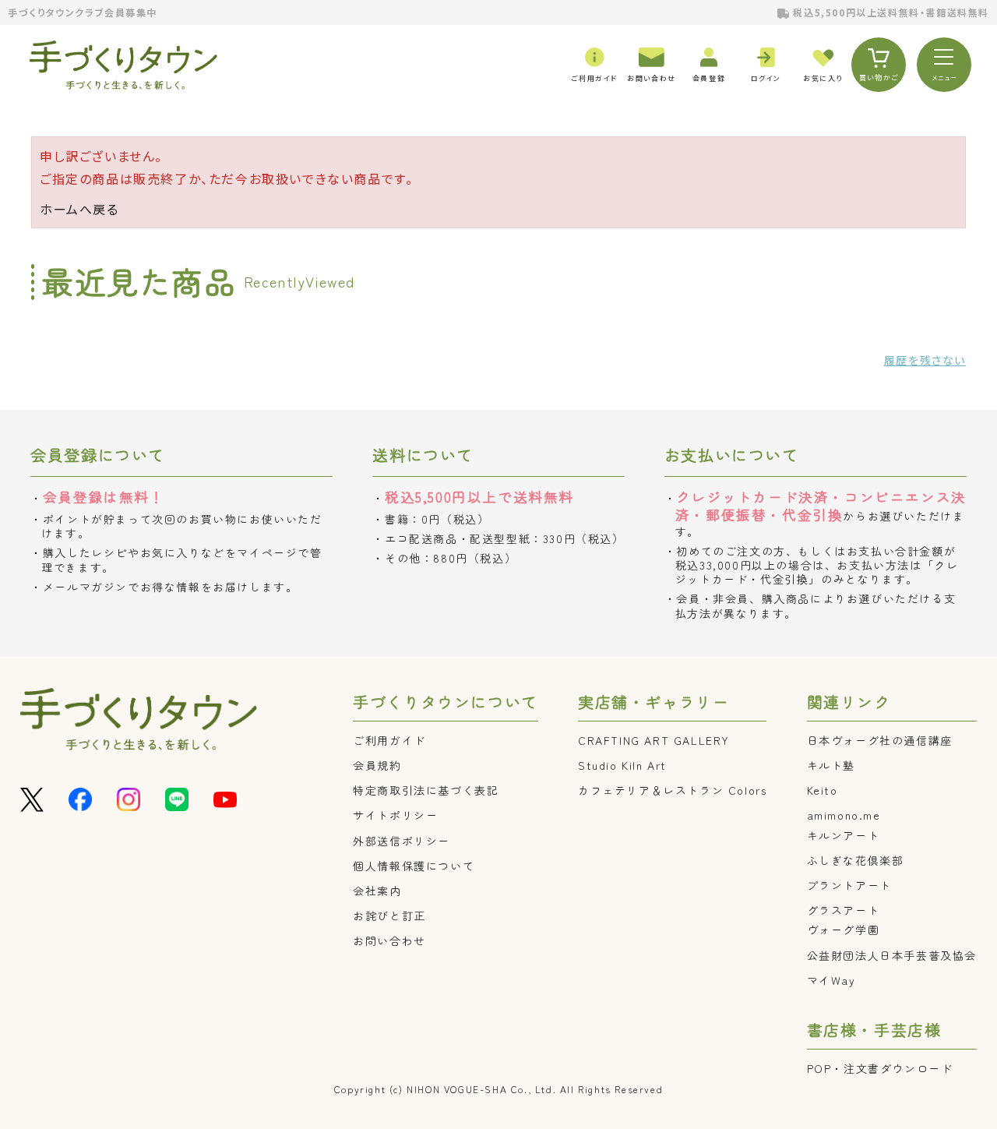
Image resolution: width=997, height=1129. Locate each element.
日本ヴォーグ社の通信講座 (880, 740)
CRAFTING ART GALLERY (654, 740)
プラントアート (849, 885)
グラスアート (843, 910)
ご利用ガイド (389, 740)
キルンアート (843, 835)
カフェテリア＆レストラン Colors (672, 790)
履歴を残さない (925, 360)
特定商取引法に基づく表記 (425, 790)
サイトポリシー (395, 815)
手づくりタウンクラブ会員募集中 (82, 12)
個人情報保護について (413, 865)
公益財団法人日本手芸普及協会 (892, 955)
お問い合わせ (389, 940)
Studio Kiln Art (622, 765)
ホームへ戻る (79, 208)
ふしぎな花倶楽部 (855, 860)
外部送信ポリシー (401, 841)
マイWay (831, 980)
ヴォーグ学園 (843, 929)
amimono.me (844, 815)
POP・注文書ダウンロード (880, 1068)
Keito (822, 790)
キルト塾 (831, 765)
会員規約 (377, 765)
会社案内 (377, 890)
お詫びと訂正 (389, 915)
